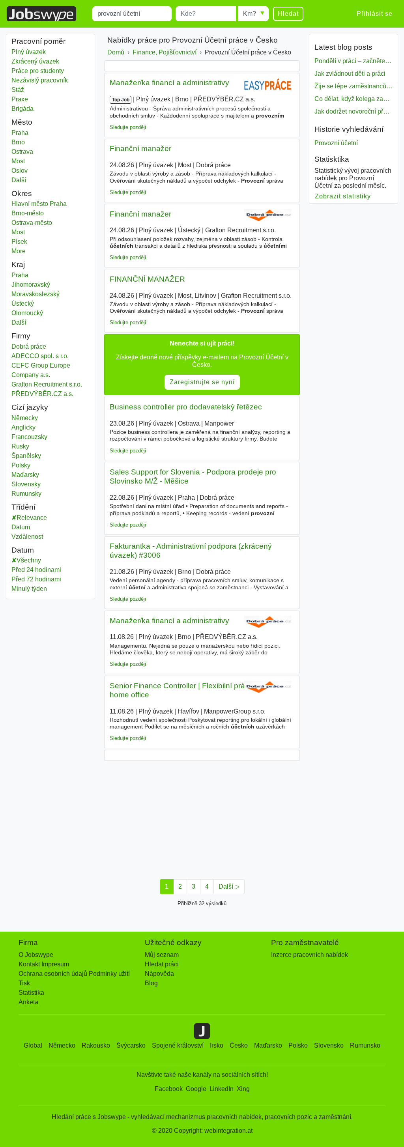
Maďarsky (25, 474)
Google (196, 1088)
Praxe (19, 99)
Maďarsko (268, 1045)
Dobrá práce (28, 346)
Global (33, 1045)
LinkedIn (221, 1088)
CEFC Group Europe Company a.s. (40, 370)
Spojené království (178, 1045)
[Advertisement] (202, 817)
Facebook (169, 1088)
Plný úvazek (28, 52)
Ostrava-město (40, 222)
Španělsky (26, 455)
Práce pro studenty (37, 70)
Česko (239, 1045)
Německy (24, 418)
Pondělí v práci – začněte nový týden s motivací (353, 61)
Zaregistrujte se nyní (202, 382)
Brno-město (35, 213)
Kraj (18, 264)
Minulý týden (29, 588)
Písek (33, 241)
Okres (21, 193)
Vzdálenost (27, 536)
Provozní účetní (336, 143)
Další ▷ (229, 886)
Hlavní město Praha (47, 203)
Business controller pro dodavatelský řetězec (186, 407)
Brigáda (22, 108)
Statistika (31, 992)
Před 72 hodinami (36, 579)
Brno (33, 142)
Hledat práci (162, 964)
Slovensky (26, 484)
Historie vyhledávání (348, 129)
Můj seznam (162, 954)
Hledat (288, 13)
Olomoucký (33, 313)
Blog (151, 983)
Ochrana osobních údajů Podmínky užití (74, 973)
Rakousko (96, 1045)
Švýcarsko (131, 1045)
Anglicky (23, 427)
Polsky (20, 465)
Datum (20, 527)
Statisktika (331, 159)
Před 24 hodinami (36, 569)
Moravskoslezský (41, 294)
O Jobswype (36, 954)
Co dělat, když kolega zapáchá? (353, 98)
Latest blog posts (343, 47)
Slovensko (329, 1045)
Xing (243, 1088)
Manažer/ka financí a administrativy (169, 82)
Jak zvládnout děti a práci (349, 73)
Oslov (33, 170)
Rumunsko (365, 1045)
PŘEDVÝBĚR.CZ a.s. (42, 393)
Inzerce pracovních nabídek (309, 954)
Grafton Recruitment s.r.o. (46, 384)
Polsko (298, 1045)
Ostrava (33, 151)
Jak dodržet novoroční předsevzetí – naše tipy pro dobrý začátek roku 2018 (353, 111)
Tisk (24, 983)
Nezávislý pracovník (39, 80)
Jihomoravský (36, 284)
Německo (62, 1045)
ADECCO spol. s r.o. (40, 356)
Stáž (17, 89)
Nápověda (159, 973)
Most (33, 161)
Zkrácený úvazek (35, 61)
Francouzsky (29, 436)
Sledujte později (128, 127)
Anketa (28, 1002)
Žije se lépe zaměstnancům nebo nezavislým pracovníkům (353, 86)
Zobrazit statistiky (343, 196)
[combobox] (132, 13)
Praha (33, 132)
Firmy (20, 336)
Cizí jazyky (29, 407)
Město (21, 122)
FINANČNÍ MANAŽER (147, 279)
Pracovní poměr (38, 41)
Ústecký (33, 303)
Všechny (29, 560)
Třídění (23, 507)
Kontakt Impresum (44, 964)
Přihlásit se (375, 13)
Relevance (32, 517)
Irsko (216, 1045)
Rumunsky (26, 493)
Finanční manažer (140, 148)
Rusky (20, 446)
